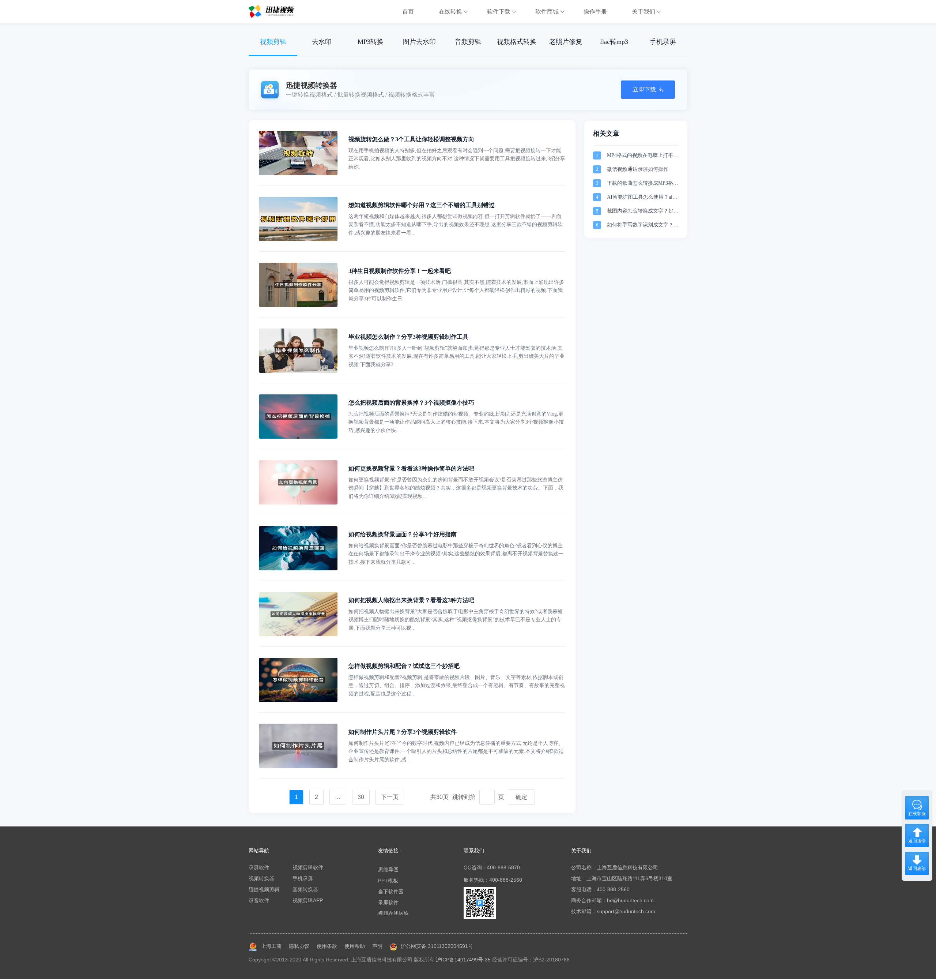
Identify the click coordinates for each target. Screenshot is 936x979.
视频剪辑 (273, 41)
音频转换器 (305, 889)
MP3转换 (371, 41)
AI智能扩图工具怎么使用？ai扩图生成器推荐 (642, 197)
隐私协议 (299, 946)
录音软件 (259, 900)
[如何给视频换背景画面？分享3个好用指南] (298, 568)
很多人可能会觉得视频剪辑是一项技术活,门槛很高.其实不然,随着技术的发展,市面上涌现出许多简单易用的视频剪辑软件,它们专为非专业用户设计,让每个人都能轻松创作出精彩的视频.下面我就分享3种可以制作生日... (456, 290)
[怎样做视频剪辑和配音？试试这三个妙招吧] (298, 700)
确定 (521, 797)
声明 (377, 946)
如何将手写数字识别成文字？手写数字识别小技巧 (643, 225)
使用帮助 (354, 946)
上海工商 (271, 946)
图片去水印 (419, 41)
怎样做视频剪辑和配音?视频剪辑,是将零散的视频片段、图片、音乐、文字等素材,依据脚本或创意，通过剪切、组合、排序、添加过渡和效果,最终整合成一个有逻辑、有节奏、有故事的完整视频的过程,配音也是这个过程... (456, 686)
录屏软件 (259, 867)
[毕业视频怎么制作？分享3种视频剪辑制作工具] (298, 371)
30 (361, 797)
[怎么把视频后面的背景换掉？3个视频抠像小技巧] (298, 437)
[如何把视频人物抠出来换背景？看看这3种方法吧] (298, 634)
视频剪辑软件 (307, 867)
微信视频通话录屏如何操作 (637, 169)
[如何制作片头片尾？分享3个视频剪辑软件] (298, 766)
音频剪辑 (468, 41)
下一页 (390, 797)
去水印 (322, 41)
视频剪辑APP (307, 900)
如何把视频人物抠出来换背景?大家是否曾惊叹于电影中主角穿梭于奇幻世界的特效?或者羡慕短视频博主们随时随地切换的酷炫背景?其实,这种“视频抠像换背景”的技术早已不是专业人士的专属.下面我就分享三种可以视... (455, 620)
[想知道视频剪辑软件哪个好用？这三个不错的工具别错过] (298, 239)
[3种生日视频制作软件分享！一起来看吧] (298, 305)
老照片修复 (565, 41)
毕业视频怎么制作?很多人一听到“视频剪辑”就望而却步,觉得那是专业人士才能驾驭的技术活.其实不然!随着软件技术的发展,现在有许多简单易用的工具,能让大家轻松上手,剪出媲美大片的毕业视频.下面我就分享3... (456, 356)
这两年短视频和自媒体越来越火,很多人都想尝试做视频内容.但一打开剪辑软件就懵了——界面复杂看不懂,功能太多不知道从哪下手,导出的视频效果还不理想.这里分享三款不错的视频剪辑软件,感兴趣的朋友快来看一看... (455, 225)
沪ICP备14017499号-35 (463, 960)
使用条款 (327, 946)
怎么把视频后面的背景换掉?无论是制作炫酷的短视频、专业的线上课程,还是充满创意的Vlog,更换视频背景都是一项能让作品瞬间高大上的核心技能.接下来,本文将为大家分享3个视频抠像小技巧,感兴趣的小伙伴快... (456, 422)
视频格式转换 (516, 41)
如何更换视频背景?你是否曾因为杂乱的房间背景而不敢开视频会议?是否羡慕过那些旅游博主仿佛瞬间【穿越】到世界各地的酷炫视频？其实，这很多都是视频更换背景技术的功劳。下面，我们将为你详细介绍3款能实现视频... (455, 488)
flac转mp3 (614, 41)
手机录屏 (663, 41)
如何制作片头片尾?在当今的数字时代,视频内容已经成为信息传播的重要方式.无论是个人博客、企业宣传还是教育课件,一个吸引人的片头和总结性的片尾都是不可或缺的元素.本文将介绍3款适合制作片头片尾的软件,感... (456, 751)
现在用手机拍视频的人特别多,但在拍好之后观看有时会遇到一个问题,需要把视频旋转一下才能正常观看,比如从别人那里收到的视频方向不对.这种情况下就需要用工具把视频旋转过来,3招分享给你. (456, 159)
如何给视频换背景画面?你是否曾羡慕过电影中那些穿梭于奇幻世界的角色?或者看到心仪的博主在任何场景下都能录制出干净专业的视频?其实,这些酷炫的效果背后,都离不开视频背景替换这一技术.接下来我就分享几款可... (455, 554)
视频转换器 (261, 878)
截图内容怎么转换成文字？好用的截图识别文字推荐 (643, 211)
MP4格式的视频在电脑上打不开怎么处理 (642, 156)
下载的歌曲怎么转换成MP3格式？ (640, 183)
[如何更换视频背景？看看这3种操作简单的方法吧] (298, 503)
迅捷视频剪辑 (264, 889)
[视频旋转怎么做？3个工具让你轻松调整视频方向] (298, 173)
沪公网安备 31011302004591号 (437, 946)
